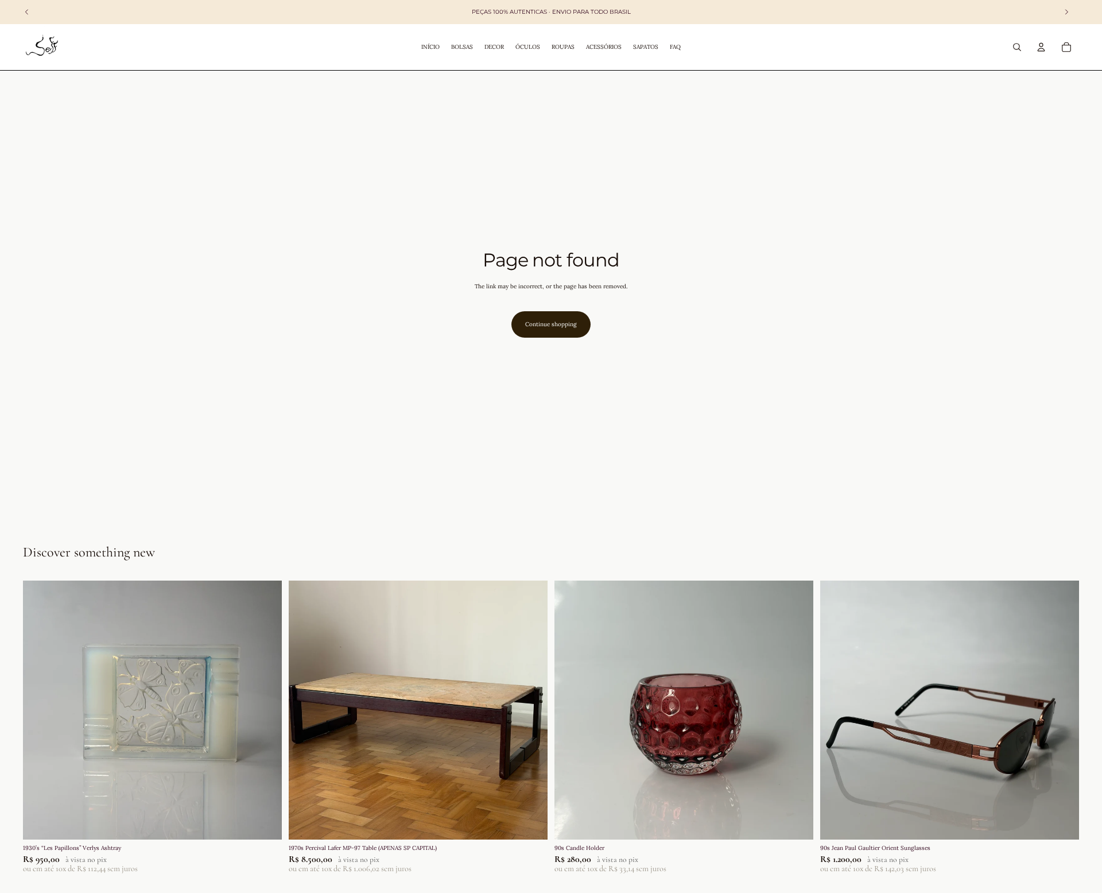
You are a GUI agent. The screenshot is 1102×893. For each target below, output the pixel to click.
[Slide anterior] (40, 709)
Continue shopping (551, 324)
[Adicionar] (264, 821)
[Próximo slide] (264, 709)
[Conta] (1041, 47)
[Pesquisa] (1017, 47)
